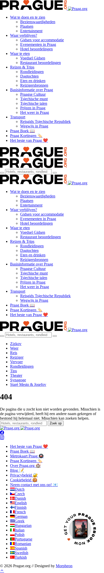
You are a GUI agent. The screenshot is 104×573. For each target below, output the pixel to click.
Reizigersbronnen (34, 85)
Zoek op (56, 423)
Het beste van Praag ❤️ (29, 140)
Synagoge (18, 380)
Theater (16, 375)
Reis (13, 353)
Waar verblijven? (23, 35)
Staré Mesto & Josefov (28, 384)
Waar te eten (20, 53)
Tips (13, 371)
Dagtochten (29, 76)
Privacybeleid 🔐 (24, 475)
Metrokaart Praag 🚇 (27, 456)
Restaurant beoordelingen (40, 62)
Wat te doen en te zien (27, 17)
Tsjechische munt (34, 99)
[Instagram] (2, 437)
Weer (14, 348)
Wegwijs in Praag (34, 126)
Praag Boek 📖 (22, 131)
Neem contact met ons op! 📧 (34, 485)
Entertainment (31, 31)
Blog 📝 (17, 470)
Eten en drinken (32, 81)
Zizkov (15, 344)
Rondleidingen (32, 72)
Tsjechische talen (33, 103)
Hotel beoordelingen (36, 49)
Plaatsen (26, 26)
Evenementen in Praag (38, 44)
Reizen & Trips (22, 67)
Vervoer (16, 362)
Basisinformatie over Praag (31, 90)
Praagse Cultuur (33, 94)
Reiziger (16, 357)
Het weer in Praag (34, 112)
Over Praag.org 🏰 (25, 465)
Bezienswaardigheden (37, 22)
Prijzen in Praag (32, 108)
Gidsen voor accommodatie (42, 40)
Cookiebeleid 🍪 (23, 480)
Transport (17, 117)
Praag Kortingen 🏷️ (26, 135)
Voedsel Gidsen (32, 58)
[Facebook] (2, 433)
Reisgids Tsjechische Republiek (45, 121)
